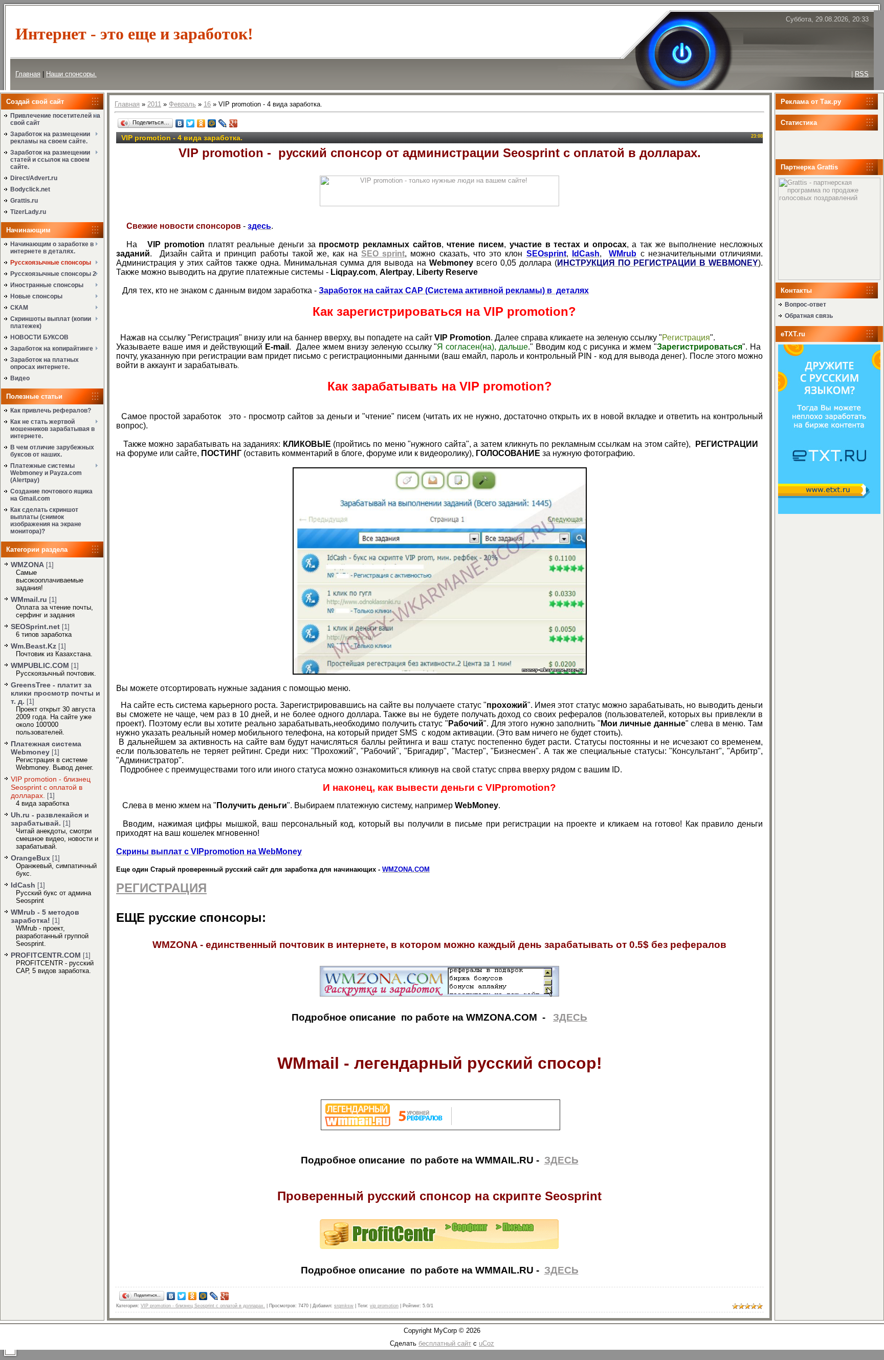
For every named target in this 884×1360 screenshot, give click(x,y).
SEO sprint (383, 253)
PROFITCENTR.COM (46, 955)
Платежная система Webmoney (46, 748)
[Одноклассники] (201, 123)
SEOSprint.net (35, 626)
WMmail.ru (29, 599)
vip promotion (384, 1305)
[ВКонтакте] (179, 123)
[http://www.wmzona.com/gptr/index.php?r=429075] (439, 994)
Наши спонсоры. (71, 74)
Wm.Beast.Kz (33, 646)
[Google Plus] (233, 123)
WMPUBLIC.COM (40, 665)
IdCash (23, 885)
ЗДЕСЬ (570, 1017)
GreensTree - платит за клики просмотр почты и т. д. (55, 693)
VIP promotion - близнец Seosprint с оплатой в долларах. (51, 787)
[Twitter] (190, 123)
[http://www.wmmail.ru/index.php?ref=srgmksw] (440, 1128)
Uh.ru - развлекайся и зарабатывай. (50, 819)
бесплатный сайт (444, 1343)
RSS (862, 74)
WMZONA (27, 564)
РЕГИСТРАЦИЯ (161, 888)
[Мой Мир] (212, 123)
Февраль (182, 104)
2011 (154, 104)
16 (207, 104)
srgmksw (343, 1305)
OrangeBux (30, 858)
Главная (27, 74)
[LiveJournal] (222, 123)
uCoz (486, 1343)
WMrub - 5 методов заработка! (45, 916)
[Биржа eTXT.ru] (829, 511)
